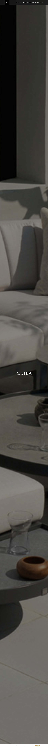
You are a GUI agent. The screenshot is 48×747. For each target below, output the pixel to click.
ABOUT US (34, 2)
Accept (38, 745)
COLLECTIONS (18, 2)
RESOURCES (29, 2)
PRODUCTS (24, 2)
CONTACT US (39, 2)
